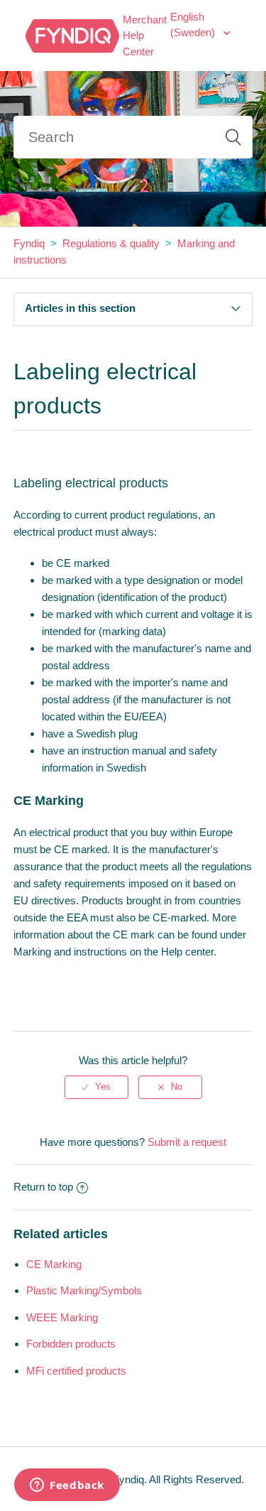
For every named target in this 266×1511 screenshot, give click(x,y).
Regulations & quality (111, 243)
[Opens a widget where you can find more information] (67, 1486)
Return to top (43, 1187)
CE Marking (54, 1264)
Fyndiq (29, 243)
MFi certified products (76, 1371)
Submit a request (187, 1142)
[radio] (96, 1087)
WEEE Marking (62, 1317)
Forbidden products (71, 1344)
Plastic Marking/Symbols (84, 1290)
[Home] (72, 34)
